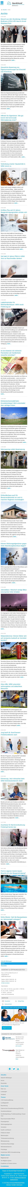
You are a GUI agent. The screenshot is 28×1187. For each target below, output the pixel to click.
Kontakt (14, 1184)
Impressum (19, 1184)
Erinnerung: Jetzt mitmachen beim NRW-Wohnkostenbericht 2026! (12, 780)
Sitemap (8, 1184)
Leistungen (4, 1091)
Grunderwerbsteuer (6, 1111)
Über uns (3, 1088)
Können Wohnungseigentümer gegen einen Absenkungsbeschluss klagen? (13, 545)
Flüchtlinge (4, 1149)
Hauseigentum (5, 1121)
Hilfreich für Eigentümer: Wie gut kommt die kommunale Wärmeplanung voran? (12, 118)
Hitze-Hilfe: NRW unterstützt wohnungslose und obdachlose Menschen (11, 686)
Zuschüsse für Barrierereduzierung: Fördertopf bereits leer (13, 826)
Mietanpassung (5, 1141)
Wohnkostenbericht (6, 1146)
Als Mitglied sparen (6, 1160)
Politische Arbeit (5, 1132)
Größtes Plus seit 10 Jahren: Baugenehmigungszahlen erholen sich (14, 211)
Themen (3, 1097)
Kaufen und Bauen (6, 1130)
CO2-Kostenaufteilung (7, 1100)
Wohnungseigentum (6, 1124)
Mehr (17, 1059)
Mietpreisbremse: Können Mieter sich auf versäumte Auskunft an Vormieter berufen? (14, 638)
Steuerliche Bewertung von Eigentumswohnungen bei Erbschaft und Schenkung (13, 70)
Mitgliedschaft (4, 1157)
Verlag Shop (21, 1001)
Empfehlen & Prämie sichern (9, 1163)
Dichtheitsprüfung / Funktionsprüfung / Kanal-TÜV (13, 1115)
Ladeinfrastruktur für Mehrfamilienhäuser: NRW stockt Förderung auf (12, 305)
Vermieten (3, 1127)
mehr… (13, 60)
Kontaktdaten (5, 1166)
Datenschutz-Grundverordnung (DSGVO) (12, 1108)
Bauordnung (4, 1105)
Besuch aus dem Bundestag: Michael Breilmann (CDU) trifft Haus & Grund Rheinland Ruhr (13, 21)
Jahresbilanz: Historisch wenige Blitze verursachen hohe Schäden (14, 591)
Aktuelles (5, 9)
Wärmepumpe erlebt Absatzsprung (13, 449)
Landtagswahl (5, 1102)
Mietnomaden (4, 1135)
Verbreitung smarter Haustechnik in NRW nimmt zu (13, 165)
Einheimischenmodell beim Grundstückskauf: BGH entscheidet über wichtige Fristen (13, 403)
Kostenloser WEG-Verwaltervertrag (10, 1152)
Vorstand (3, 1094)
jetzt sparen (18, 1046)
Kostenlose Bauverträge (7, 1143)
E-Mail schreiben (5, 983)
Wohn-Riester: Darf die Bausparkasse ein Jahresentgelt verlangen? (14, 918)
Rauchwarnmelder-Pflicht (8, 1118)
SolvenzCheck (8, 1004)
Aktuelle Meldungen (6, 961)
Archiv (9, 9)
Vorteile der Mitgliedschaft (14, 1007)
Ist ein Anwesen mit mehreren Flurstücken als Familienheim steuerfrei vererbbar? (11, 353)
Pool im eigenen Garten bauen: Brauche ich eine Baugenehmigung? (13, 872)
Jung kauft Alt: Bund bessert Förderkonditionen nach (10, 734)
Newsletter (4, 965)
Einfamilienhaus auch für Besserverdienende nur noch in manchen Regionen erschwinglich (12, 497)
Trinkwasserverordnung (7, 1138)
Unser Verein (4, 1086)
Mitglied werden (7, 1027)
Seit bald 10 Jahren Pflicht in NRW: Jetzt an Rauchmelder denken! (13, 257)
